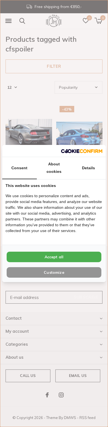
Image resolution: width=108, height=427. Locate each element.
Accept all (54, 256)
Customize (54, 272)
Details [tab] (88, 168)
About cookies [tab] (54, 168)
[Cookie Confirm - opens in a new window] (81, 150)
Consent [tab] (19, 168)
